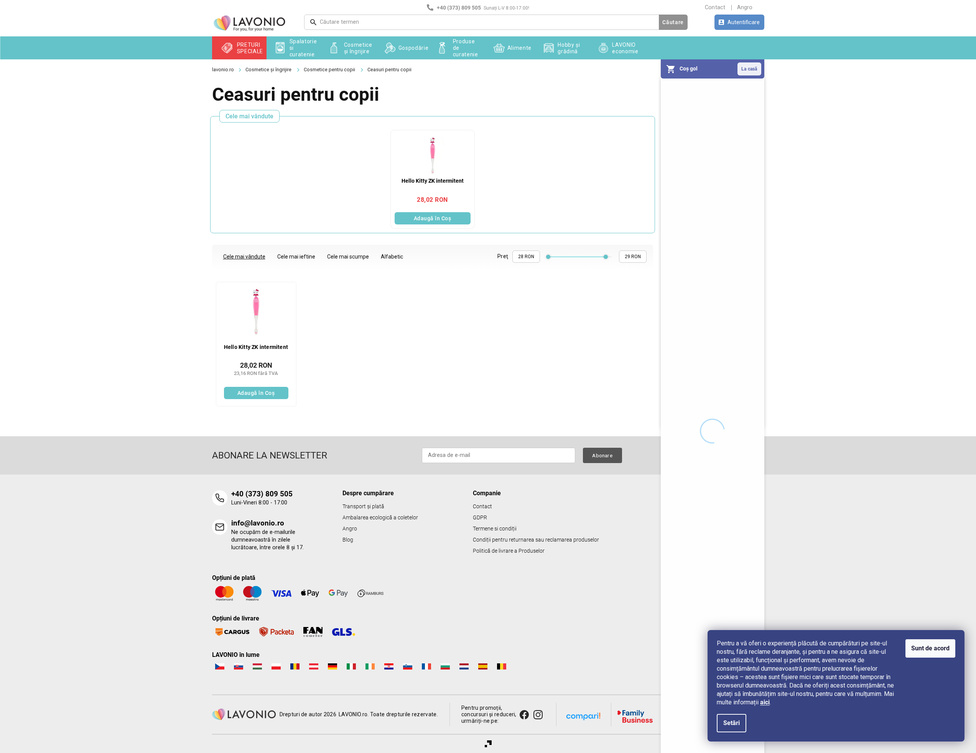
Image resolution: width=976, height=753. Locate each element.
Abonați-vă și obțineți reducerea (572, 414)
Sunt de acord (930, 648)
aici (765, 702)
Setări (731, 723)
